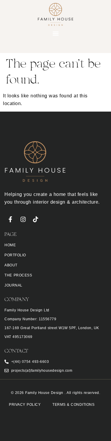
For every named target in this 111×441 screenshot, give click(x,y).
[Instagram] (23, 219)
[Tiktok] (35, 219)
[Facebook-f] (10, 219)
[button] (55, 33)
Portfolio (15, 255)
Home (10, 245)
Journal (13, 285)
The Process (18, 275)
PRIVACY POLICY (25, 405)
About (10, 265)
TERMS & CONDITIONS (73, 405)
